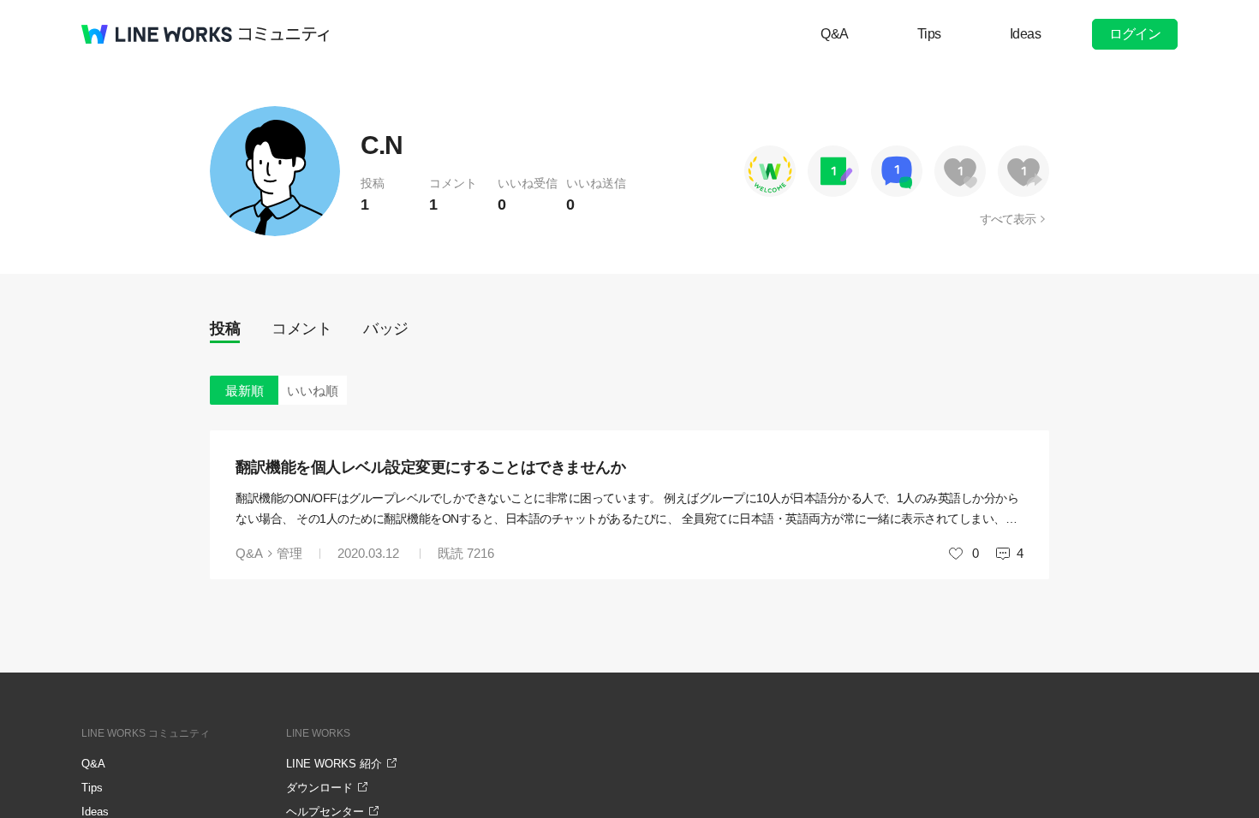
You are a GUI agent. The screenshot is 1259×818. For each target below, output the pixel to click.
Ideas (1025, 34)
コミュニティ (284, 34)
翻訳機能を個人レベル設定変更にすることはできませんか (430, 467)
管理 (289, 553)
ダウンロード (319, 787)
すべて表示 (1007, 219)
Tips (929, 34)
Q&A (834, 34)
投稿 (225, 328)
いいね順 (312, 390)
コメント (301, 328)
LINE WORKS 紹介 (334, 763)
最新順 (244, 390)
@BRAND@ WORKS (156, 34)
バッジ (386, 328)
